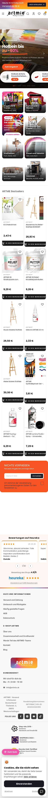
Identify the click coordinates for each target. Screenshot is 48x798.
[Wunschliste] (39, 13)
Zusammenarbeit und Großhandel (18, 636)
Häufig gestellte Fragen (13, 609)
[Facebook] (20, 716)
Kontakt (6, 645)
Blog (5, 649)
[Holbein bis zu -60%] (24, 53)
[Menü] (3, 13)
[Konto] (34, 14)
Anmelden (36, 476)
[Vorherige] (17, 566)
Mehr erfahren (30, 777)
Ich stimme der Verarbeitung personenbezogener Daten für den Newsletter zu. (20, 485)
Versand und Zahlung (13, 600)
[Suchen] (28, 14)
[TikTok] (40, 716)
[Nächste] (30, 566)
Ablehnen (9, 791)
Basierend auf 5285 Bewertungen (24, 583)
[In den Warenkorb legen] (12, 243)
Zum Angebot (13, 66)
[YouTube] (34, 716)
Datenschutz (9, 618)
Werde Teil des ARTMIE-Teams (17, 640)
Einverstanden (24, 783)
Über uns (7, 631)
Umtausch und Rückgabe (14, 604)
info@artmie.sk (12, 687)
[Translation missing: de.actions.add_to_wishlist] (20, 199)
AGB (5, 613)
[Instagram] (27, 716)
